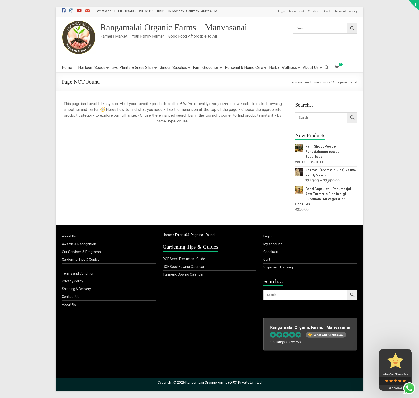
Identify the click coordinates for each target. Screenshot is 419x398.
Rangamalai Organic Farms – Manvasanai (173, 27)
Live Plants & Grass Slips (132, 67)
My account (296, 11)
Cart (327, 11)
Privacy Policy (72, 281)
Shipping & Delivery (76, 289)
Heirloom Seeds (91, 67)
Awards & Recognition (79, 244)
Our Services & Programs (81, 252)
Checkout (314, 11)
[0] (337, 67)
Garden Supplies (173, 67)
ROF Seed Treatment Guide (184, 259)
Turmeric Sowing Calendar (183, 274)
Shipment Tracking (345, 11)
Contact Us (71, 296)
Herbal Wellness (283, 67)
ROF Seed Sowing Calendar (183, 266)
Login (281, 11)
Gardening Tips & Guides (81, 259)
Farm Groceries (206, 67)
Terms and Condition (78, 273)
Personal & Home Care (244, 67)
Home (67, 67)
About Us (311, 67)
